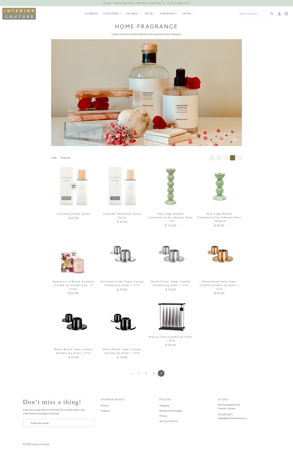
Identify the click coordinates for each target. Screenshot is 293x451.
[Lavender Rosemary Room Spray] (122, 186)
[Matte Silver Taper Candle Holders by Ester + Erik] (170, 254)
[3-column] (225, 157)
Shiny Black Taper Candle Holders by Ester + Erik (122, 351)
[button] (286, 13)
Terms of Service (168, 421)
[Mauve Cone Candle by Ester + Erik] (170, 316)
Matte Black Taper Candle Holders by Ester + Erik (73, 351)
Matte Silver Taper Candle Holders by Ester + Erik (171, 283)
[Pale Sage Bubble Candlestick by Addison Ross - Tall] (170, 186)
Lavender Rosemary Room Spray (122, 215)
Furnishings (167, 13)
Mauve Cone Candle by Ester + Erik (171, 338)
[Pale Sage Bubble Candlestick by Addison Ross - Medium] (219, 186)
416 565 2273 (225, 414)
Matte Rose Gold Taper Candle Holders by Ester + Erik (219, 285)
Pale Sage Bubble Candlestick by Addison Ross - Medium (219, 217)
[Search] (272, 13)
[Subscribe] (92, 423)
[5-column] (239, 157)
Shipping (164, 405)
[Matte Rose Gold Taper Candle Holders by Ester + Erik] (219, 254)
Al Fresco (91, 13)
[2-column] (219, 157)
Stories (105, 405)
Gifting (187, 13)
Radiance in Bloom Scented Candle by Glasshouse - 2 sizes (73, 285)
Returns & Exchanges (170, 410)
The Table (131, 13)
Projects (105, 410)
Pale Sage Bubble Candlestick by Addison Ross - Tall (171, 217)
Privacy (163, 415)
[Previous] (58, 3)
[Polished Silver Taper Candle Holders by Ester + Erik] (122, 254)
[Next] (234, 3)
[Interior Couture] (19, 13)
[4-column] (232, 157)
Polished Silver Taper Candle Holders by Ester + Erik (122, 283)
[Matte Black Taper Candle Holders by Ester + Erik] (73, 322)
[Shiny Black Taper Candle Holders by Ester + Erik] (122, 322)
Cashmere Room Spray (73, 213)
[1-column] (212, 157)
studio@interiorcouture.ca (232, 418)
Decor (149, 13)
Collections (111, 13)
